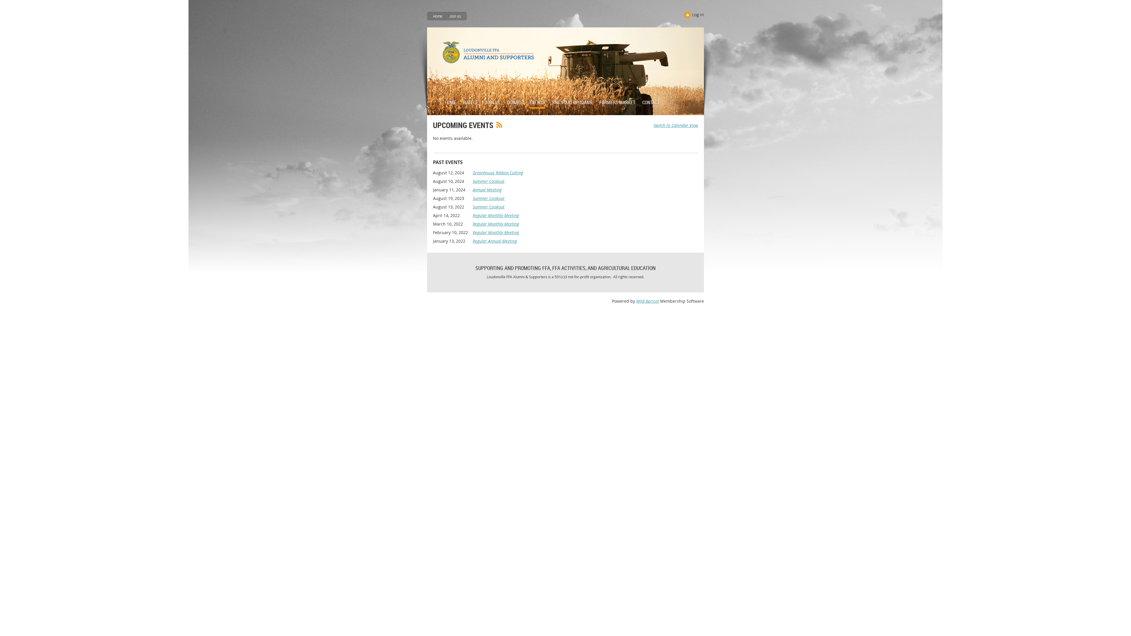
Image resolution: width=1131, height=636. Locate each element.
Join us (455, 16)
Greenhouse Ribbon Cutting (498, 172)
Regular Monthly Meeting (496, 215)
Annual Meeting (487, 190)
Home (437, 16)
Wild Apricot (647, 301)
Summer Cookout (489, 181)
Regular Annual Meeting (495, 241)
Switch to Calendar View (676, 125)
